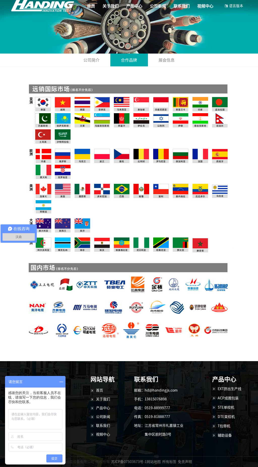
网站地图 (154, 461)
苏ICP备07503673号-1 (129, 461)
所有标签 (169, 461)
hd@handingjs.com (161, 390)
